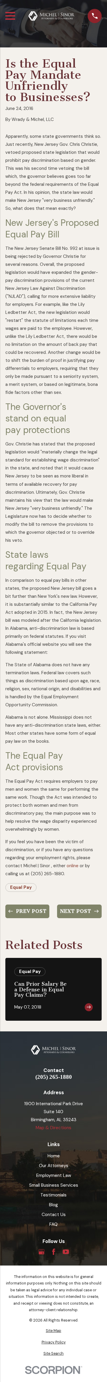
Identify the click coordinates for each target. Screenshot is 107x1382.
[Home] (51, 16)
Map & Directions (53, 1128)
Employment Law (53, 1175)
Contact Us (54, 1215)
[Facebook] (54, 1252)
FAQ (53, 1224)
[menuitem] (53, 1330)
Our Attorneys (53, 1166)
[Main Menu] (10, 16)
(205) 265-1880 (53, 1077)
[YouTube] (66, 1252)
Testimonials (53, 1195)
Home (54, 1156)
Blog (53, 1205)
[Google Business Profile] (41, 1252)
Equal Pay (21, 887)
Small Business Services (53, 1185)
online (72, 866)
